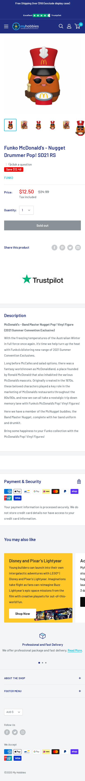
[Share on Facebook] (54, 247)
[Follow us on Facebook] (7, 732)
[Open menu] (6, 26)
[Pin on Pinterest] (62, 247)
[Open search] (61, 26)
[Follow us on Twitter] (15, 732)
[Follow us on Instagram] (23, 732)
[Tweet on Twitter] (70, 247)
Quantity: (10, 210)
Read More (75, 650)
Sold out (42, 225)
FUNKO (8, 178)
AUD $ (9, 712)
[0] (77, 26)
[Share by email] (78, 247)
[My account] (69, 26)
